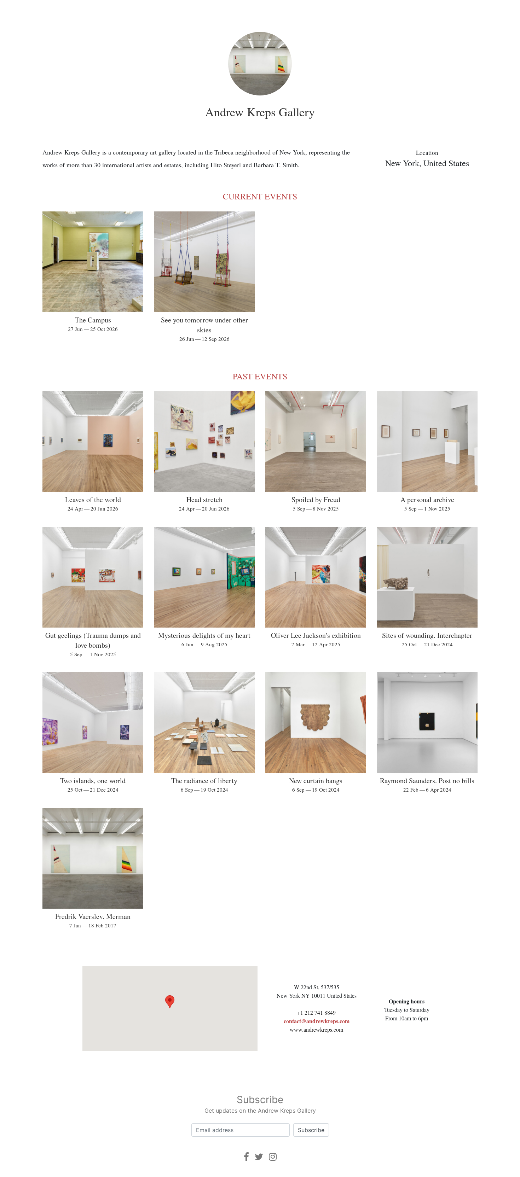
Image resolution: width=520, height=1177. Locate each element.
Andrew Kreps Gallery (260, 112)
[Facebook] (246, 1156)
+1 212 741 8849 (316, 1012)
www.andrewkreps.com (316, 1029)
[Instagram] (272, 1156)
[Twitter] (259, 1156)
